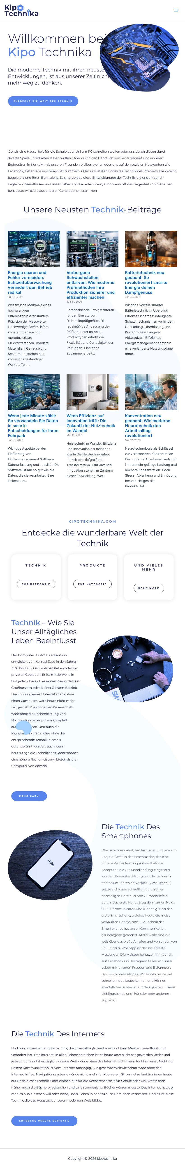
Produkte (92, 565)
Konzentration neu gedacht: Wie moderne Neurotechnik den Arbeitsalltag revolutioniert (147, 425)
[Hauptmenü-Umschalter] (175, 10)
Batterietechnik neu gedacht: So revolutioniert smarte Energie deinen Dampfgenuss (146, 282)
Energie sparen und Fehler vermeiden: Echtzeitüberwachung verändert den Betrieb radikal (30, 282)
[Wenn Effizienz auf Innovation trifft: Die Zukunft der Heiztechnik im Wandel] (93, 408)
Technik (35, 565)
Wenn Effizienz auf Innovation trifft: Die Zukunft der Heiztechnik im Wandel (91, 423)
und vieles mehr (149, 567)
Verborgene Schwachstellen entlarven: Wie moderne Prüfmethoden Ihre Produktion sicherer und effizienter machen (91, 284)
